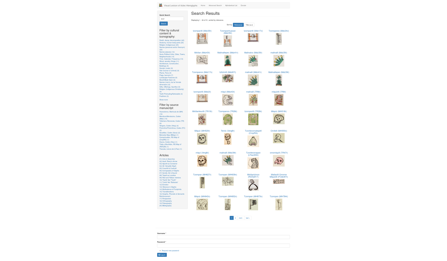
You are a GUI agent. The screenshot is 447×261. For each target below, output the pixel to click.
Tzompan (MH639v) (227, 174)
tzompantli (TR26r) (253, 111)
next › (241, 218)
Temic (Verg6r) (228, 130)
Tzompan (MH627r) (202, 174)
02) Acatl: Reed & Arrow (168, 161)
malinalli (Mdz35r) (279, 52)
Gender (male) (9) (166, 68)
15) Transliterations (166, 191)
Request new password (170, 250)
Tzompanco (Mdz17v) (202, 72)
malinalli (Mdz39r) (228, 152)
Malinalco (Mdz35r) (253, 52)
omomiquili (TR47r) (279, 152)
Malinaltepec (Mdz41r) (227, 52)
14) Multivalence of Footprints (170, 189)
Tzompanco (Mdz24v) (279, 30)
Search (163, 23)
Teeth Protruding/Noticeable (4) (171, 94)
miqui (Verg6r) (202, 152)
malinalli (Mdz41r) (253, 72)
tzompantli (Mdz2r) (202, 91)
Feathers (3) (164, 96)
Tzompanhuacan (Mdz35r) (228, 31)
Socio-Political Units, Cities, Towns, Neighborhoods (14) (172, 55)
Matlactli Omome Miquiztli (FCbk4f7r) (279, 175)
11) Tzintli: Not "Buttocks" (168, 182)
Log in (162, 255)
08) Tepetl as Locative (167, 175)
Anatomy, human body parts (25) (171, 42)
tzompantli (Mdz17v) (253, 30)
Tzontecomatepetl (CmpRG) (253, 131)
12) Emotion (163, 184)
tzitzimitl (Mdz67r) (228, 72)
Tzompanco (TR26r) (227, 111)
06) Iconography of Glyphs (169, 170)
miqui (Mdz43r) (228, 91)
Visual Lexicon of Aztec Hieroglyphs (180, 5)
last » (248, 218)
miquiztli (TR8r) (279, 91)
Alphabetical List (231, 5)
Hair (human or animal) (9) (169, 70)
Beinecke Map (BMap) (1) (168, 135)
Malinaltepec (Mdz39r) (278, 72)
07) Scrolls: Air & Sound (168, 173)
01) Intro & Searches (167, 159)
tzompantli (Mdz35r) (202, 30)
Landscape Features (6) (168, 77)
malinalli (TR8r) (253, 91)
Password (161, 242)
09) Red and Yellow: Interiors (170, 177)
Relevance (238, 25)
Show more (163, 99)
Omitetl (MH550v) (279, 130)
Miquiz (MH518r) (279, 111)
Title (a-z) (249, 25)
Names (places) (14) (167, 52)
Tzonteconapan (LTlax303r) (253, 153)
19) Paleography (165, 203)
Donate (243, 5)
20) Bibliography (165, 205)
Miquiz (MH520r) (202, 130)
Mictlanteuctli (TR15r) (202, 111)
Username (161, 233)
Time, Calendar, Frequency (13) (171, 59)
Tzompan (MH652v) (227, 196)
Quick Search (164, 15)
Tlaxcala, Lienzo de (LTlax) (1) (170, 149)
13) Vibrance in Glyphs (167, 187)
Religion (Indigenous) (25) (169, 45)
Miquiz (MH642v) (202, 196)
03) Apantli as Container (168, 163)
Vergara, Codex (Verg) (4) (169, 125)
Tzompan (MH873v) (253, 196)
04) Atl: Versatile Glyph (167, 166)
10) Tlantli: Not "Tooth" (167, 180)
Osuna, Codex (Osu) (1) (168, 142)
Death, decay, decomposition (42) (171, 40)
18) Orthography (165, 201)
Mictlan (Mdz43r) (202, 52)
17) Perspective (165, 198)
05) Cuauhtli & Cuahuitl (167, 168)
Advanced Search (215, 5)
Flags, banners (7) (166, 75)
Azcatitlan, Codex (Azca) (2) (169, 132)
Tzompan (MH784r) (279, 196)
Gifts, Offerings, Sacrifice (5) (169, 87)
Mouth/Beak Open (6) (167, 80)
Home (203, 5)
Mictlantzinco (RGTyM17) (253, 175)
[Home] (161, 5)
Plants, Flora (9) (165, 73)
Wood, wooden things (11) (169, 61)
